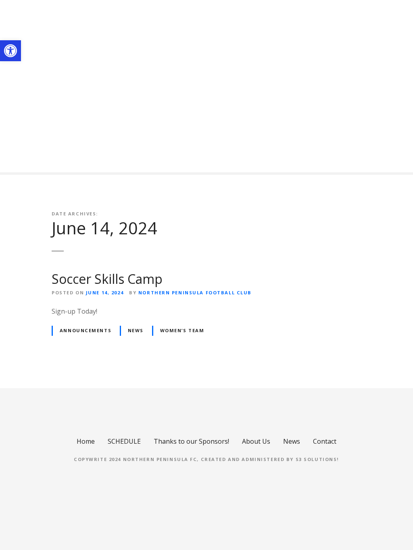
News (136, 330)
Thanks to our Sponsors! (191, 441)
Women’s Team (182, 330)
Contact (324, 441)
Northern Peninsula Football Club (195, 292)
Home (86, 441)
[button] (10, 50)
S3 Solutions (316, 459)
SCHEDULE (124, 441)
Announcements (85, 330)
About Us (256, 441)
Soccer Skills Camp (107, 278)
